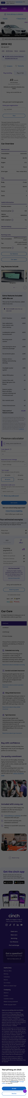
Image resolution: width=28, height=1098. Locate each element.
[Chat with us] (25, 1091)
